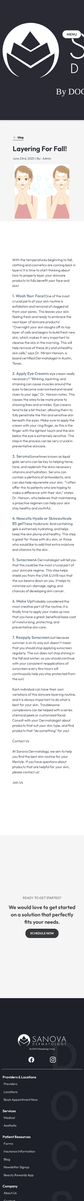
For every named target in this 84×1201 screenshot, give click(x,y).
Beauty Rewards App (19, 1175)
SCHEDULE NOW (42, 933)
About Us (10, 1193)
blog (20, 137)
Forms (8, 1143)
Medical (9, 1118)
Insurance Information (19, 1151)
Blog (7, 1159)
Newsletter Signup (16, 1167)
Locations (10, 1092)
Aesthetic (10, 1125)
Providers (10, 1084)
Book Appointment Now (21, 1100)
